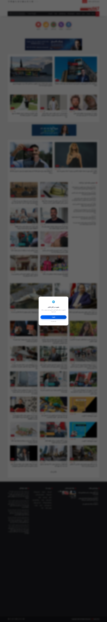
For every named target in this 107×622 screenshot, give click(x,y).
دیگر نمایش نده (53, 321)
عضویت (53, 317)
